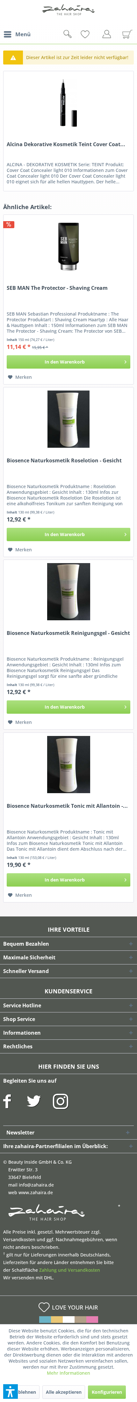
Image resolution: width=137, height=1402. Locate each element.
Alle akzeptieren (64, 1392)
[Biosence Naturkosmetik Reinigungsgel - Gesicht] (68, 591)
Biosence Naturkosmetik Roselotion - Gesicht (64, 460)
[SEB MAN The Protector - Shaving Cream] (68, 246)
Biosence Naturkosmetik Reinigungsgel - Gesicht (68, 633)
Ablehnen (25, 1392)
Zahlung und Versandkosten (69, 1270)
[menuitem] (17, 34)
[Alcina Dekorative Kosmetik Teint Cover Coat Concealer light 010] (68, 103)
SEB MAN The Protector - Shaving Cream (57, 288)
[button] (10, 1391)
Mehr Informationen (68, 1373)
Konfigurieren (107, 1392)
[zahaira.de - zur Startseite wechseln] (68, 13)
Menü (23, 34)
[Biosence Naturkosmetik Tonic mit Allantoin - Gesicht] (68, 764)
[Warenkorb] (125, 34)
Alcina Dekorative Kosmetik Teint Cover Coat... (66, 144)
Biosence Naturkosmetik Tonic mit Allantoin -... (67, 806)
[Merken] (95, 34)
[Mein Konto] (108, 35)
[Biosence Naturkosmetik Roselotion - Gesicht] (68, 419)
